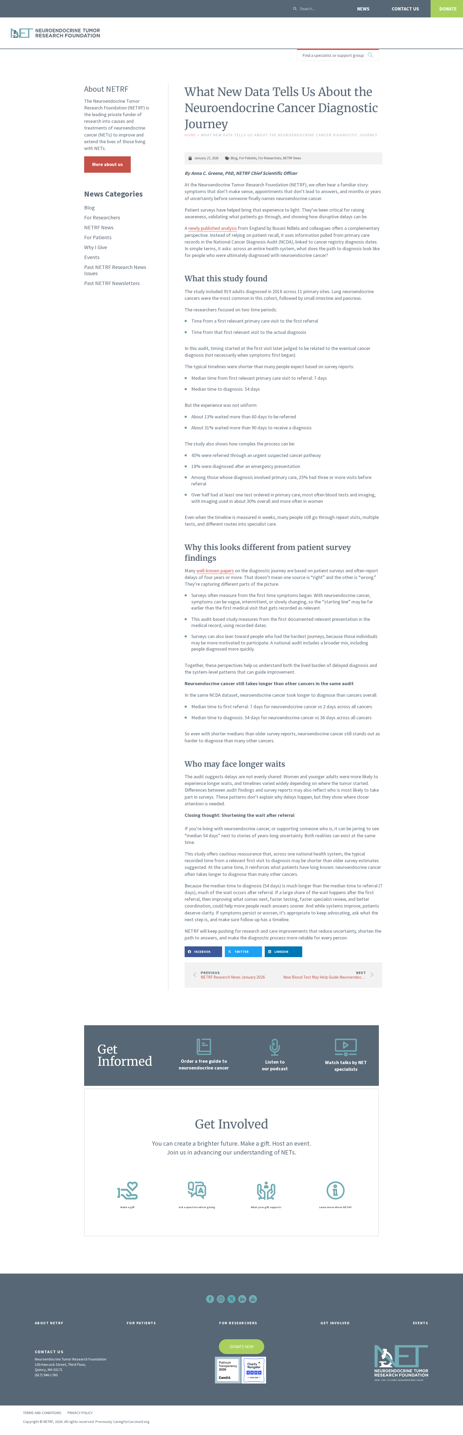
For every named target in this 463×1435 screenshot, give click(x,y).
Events (91, 257)
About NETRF (49, 1322)
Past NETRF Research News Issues (115, 270)
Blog (89, 207)
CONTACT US (405, 9)
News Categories (113, 194)
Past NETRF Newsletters (112, 283)
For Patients (97, 237)
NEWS (363, 9)
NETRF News (98, 227)
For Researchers (102, 217)
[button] (203, 951)
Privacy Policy (80, 1412)
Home (190, 134)
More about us (107, 164)
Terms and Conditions (42, 1412)
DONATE (448, 9)
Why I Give (95, 247)
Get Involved (335, 1322)
